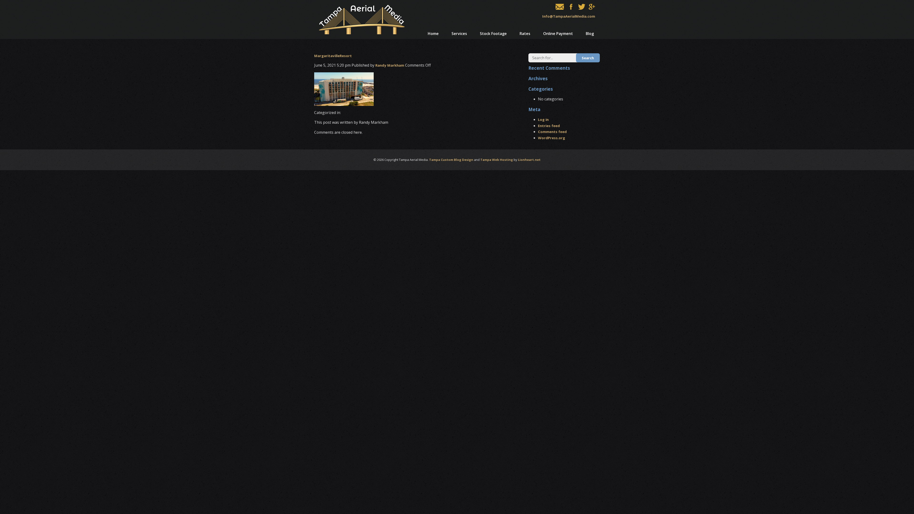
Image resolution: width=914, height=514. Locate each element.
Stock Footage (493, 33)
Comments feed (552, 131)
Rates (525, 33)
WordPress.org (551, 137)
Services (459, 33)
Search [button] (588, 57)
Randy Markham (389, 65)
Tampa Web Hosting (496, 160)
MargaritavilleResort (333, 55)
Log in (543, 119)
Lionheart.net (529, 160)
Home (433, 33)
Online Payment (558, 33)
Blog (590, 33)
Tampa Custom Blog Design (451, 160)
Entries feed (549, 125)
